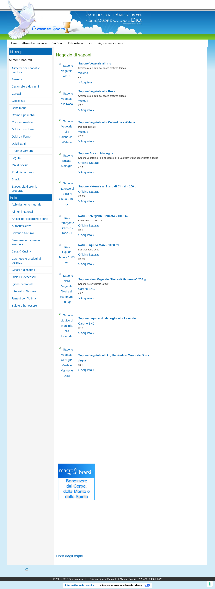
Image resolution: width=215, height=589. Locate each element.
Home (13, 43)
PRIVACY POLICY (150, 579)
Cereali (16, 93)
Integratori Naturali (24, 291)
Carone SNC (86, 288)
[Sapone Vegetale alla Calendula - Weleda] (67, 142)
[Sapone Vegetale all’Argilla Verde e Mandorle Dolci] (67, 375)
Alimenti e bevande (34, 43)
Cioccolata (18, 100)
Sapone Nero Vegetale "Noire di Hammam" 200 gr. (113, 279)
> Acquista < (86, 82)
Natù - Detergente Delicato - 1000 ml (103, 216)
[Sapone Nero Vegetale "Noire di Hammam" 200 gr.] (67, 302)
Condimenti (19, 108)
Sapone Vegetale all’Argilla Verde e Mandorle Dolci (113, 355)
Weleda (83, 73)
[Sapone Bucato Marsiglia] (67, 166)
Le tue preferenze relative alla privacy (120, 585)
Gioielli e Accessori (24, 277)
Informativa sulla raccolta (79, 585)
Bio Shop (57, 43)
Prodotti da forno (22, 172)
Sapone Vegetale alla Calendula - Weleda (106, 122)
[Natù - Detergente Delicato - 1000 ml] (67, 233)
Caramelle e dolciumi (25, 86)
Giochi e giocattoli (23, 269)
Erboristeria (75, 43)
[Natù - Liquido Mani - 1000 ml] (67, 262)
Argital (82, 360)
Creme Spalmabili (23, 115)
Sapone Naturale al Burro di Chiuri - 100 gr (108, 186)
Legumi (16, 158)
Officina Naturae (88, 162)
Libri (90, 43)
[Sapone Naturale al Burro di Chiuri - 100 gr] (67, 204)
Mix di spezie (20, 165)
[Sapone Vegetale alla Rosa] (67, 104)
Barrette (17, 79)
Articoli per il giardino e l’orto (30, 218)
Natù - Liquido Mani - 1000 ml (98, 245)
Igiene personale (22, 284)
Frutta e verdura (22, 150)
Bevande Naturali (23, 233)
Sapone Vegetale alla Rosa (96, 91)
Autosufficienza (21, 226)
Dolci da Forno (21, 136)
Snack (16, 179)
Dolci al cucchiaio (23, 129)
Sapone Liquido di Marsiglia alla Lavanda (107, 318)
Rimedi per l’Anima (24, 298)
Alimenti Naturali (22, 211)
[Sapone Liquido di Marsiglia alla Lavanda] (67, 336)
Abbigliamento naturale (26, 204)
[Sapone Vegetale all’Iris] (67, 76)
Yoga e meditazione (110, 43)
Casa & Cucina (21, 251)
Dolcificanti (19, 143)
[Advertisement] (80, 423)
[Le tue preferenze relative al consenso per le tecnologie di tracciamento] (210, 584)
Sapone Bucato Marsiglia (95, 153)
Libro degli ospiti (69, 556)
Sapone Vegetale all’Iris (94, 63)
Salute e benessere (24, 305)
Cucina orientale (22, 122)
